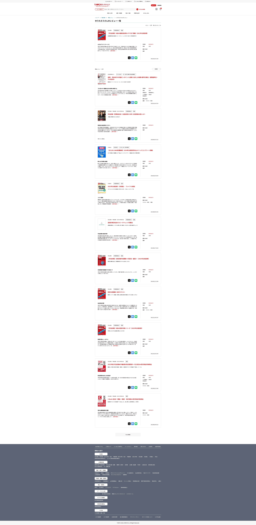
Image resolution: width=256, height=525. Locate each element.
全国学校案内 (158, 446)
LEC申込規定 (158, 517)
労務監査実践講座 (105, 474)
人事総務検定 (97, 474)
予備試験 (129, 456)
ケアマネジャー (116, 487)
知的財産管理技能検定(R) (100, 458)
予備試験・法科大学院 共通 (119, 456)
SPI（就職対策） (107, 466)
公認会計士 (97, 473)
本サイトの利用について (147, 517)
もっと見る (128, 434)
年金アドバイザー (147, 473)
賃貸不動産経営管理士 (145, 481)
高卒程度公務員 (151, 464)
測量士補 (120, 481)
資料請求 (136, 446)
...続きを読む (112, 50)
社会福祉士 (101, 487)
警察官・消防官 (120, 464)
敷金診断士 (154, 481)
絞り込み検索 (142, 9)
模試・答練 (128, 13)
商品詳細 (103, 17)
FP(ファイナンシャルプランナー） (118, 473)
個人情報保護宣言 (123, 517)
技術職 (126, 464)
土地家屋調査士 (113, 481)
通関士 (159, 481)
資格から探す (110, 13)
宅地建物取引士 (98, 481)
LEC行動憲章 (98, 517)
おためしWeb (146, 13)
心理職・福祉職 (132, 464)
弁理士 (156, 456)
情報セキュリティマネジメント (118, 494)
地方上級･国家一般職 (110, 464)
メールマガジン (128, 446)
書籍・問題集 (119, 13)
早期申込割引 (137, 13)
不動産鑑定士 (105, 481)
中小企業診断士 (130, 473)
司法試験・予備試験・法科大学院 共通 (103, 456)
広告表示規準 (114, 517)
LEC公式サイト (109, 1)
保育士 (96, 487)
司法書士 (146, 456)
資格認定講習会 (98, 506)
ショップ (97, 17)
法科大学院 (134, 456)
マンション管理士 (127, 481)
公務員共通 (144, 464)
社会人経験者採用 (98, 466)
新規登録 (159, 5)
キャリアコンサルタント (116, 474)
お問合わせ (148, 1)
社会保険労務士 (138, 473)
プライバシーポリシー (134, 517)
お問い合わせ (143, 446)
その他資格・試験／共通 (100, 513)
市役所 (139, 464)
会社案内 (150, 446)
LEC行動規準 (106, 517)
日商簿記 (107, 473)
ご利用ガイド (129, 1)
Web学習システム (99, 446)
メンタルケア (108, 487)
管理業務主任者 (136, 481)
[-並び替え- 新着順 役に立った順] (156, 69)
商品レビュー (111, 17)
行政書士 (151, 456)
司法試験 (140, 456)
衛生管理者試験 (156, 473)
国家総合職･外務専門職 (99, 464)
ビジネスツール (130, 494)
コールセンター (119, 1)
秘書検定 (125, 474)
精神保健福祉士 (124, 487)
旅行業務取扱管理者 (99, 500)
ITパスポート (97, 494)
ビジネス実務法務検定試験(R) (113, 458)
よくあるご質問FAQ (139, 1)
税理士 (102, 473)
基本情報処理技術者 (106, 494)
